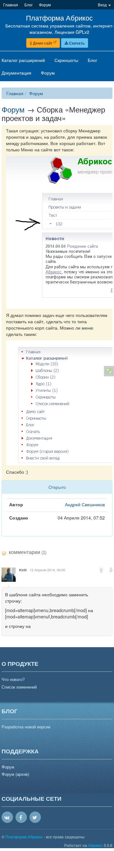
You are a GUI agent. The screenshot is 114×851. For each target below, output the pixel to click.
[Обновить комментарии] (108, 371)
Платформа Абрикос (24, 836)
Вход (103, 4)
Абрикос (95, 845)
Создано (18, 517)
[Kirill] (9, 575)
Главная (14, 93)
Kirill (23, 570)
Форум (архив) (15, 774)
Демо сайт (43, 43)
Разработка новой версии (26, 727)
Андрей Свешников (85, 504)
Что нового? (13, 679)
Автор (16, 504)
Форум (36, 93)
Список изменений (19, 687)
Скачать (76, 43)
